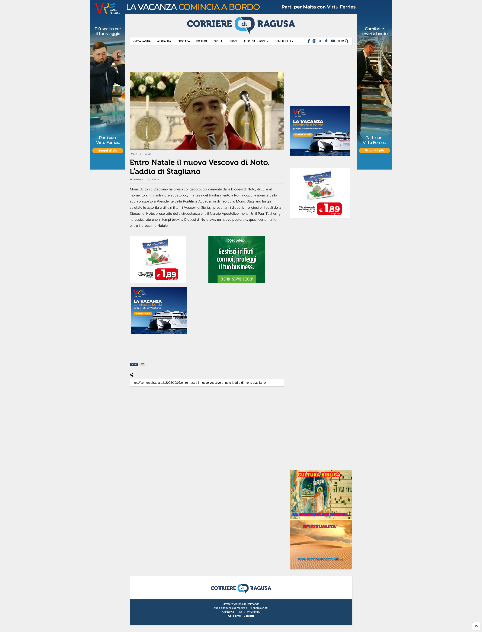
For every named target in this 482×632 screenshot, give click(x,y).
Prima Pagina (142, 41)
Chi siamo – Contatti (241, 615)
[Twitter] (320, 41)
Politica (202, 41)
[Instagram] (314, 41)
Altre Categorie (255, 41)
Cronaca (184, 41)
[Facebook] (309, 41)
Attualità (164, 41)
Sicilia (218, 41)
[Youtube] (333, 41)
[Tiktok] (326, 41)
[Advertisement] (198, 59)
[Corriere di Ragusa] (241, 33)
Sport (233, 41)
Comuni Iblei (283, 41)
